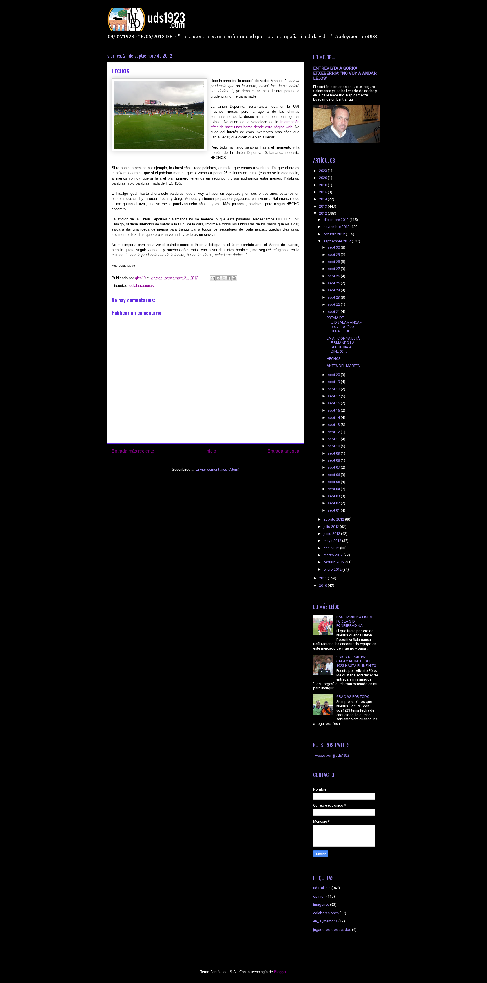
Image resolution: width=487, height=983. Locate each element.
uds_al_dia (322, 888)
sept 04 (334, 489)
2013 (323, 206)
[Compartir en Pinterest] (234, 278)
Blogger (280, 972)
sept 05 (334, 482)
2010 (323, 585)
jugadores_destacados (332, 929)
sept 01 (334, 510)
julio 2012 (332, 526)
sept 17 (334, 396)
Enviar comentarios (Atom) (217, 469)
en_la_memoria (325, 921)
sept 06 (334, 475)
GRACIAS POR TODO (352, 696)
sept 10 (334, 446)
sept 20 (334, 375)
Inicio (210, 451)
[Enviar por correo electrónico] (213, 278)
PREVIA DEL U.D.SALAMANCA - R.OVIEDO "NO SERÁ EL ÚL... (344, 324)
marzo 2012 (334, 555)
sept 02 (334, 503)
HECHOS (334, 359)
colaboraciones (141, 286)
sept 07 (334, 467)
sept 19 (334, 382)
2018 (323, 185)
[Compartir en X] (223, 278)
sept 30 (334, 247)
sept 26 (334, 276)
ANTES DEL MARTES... (344, 366)
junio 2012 (332, 534)
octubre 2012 (335, 234)
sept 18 (334, 389)
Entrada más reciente (133, 451)
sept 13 (334, 424)
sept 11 (334, 439)
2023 (323, 171)
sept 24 (334, 290)
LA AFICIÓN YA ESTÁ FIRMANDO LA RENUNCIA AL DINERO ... (343, 345)
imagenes (321, 904)
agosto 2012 (334, 519)
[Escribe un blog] (218, 278)
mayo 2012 (333, 541)
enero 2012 (333, 569)
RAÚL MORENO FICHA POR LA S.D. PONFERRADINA (354, 621)
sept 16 (334, 403)
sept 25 (334, 283)
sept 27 (334, 269)
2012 (323, 213)
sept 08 (334, 460)
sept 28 (334, 262)
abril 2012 (332, 548)
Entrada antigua (283, 451)
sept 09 (334, 453)
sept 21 (334, 311)
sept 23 (334, 297)
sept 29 (334, 255)
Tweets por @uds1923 (331, 755)
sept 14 (334, 417)
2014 (323, 199)
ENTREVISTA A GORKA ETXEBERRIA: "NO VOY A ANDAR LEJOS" (345, 73)
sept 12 (334, 432)
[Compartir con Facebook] (229, 278)
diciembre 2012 (336, 220)
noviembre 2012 (337, 227)
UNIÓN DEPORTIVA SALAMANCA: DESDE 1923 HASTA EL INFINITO (356, 661)
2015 (323, 192)
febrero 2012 (334, 562)
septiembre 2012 (338, 241)
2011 (323, 578)
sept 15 (334, 410)
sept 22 (334, 304)
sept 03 (334, 496)
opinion (319, 896)
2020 (323, 178)
